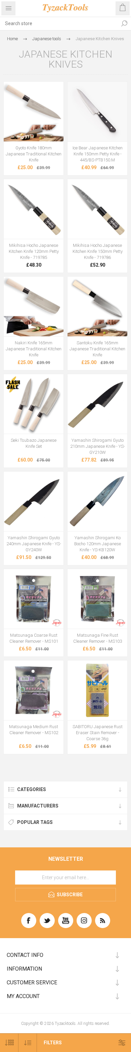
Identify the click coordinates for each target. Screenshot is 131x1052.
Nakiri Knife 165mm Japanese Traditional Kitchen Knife (33, 348)
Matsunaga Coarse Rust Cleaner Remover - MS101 (33, 638)
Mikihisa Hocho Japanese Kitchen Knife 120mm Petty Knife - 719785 (34, 251)
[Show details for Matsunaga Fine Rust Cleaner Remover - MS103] (97, 599)
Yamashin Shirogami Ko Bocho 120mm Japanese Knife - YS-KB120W (97, 543)
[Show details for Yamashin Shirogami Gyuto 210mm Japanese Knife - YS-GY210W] (97, 404)
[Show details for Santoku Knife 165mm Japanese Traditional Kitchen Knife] (97, 306)
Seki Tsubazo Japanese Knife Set (33, 443)
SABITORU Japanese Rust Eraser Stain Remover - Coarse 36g (98, 732)
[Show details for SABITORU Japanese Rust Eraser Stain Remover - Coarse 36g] (97, 690)
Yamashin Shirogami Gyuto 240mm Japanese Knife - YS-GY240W (33, 543)
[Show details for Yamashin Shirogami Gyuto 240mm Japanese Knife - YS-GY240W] (33, 501)
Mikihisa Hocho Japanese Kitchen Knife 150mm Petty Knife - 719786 (98, 251)
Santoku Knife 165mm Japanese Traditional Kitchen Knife (97, 348)
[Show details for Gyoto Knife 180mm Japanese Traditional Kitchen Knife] (33, 111)
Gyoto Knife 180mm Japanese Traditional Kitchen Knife (33, 153)
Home (12, 38)
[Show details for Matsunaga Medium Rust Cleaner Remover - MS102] (33, 690)
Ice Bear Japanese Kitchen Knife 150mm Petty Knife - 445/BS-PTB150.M (98, 153)
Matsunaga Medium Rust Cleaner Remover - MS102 (33, 729)
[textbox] (59, 23)
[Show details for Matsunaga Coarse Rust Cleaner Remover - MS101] (33, 599)
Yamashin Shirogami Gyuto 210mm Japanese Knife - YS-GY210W (97, 446)
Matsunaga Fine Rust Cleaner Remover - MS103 (97, 638)
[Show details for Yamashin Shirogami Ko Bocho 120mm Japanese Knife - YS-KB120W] (97, 501)
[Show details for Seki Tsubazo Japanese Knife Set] (33, 404)
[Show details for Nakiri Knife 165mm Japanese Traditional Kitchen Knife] (33, 306)
